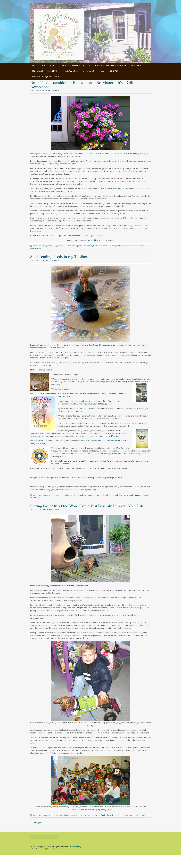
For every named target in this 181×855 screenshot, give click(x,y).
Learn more (61, 477)
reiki (98, 495)
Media (103, 71)
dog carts (73, 815)
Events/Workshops (70, 71)
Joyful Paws (46, 846)
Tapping (139, 423)
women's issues (36, 248)
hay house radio (69, 495)
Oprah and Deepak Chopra (90, 401)
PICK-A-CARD (37, 71)
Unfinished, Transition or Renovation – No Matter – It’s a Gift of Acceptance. (84, 84)
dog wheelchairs (84, 815)
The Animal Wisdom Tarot (81, 393)
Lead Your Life (122, 408)
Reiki (62, 416)
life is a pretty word (79, 246)
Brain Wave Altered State (93, 404)
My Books (135, 65)
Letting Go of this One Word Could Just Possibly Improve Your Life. (87, 506)
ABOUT (53, 65)
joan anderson (65, 246)
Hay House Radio (39, 440)
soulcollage (119, 495)
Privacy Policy (75, 846)
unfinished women (139, 246)
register (113, 477)
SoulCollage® (122, 448)
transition (128, 246)
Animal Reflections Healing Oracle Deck (110, 65)
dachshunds (64, 815)
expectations (95, 815)
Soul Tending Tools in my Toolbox (59, 256)
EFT (61, 495)
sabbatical (111, 246)
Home (34, 65)
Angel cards (51, 393)
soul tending (109, 495)
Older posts (36, 823)
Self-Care (62, 396)
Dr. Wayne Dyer (95, 440)
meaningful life (92, 246)
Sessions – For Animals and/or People (75, 65)
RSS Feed (132, 486)
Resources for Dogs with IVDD (44, 76)
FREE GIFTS (52, 71)
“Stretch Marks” (87, 381)
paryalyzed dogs (139, 815)
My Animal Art (88, 71)
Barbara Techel (53, 90)
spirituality (120, 246)
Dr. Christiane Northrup (112, 440)
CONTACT (114, 71)
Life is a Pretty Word (110, 188)
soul (102, 495)
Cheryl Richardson (37, 443)
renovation (103, 246)
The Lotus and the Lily (111, 433)
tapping (137, 495)
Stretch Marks (129, 495)
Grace (120, 393)
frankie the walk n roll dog (110, 815)
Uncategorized (46, 246)
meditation (92, 495)
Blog (43, 65)
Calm (76, 401)
